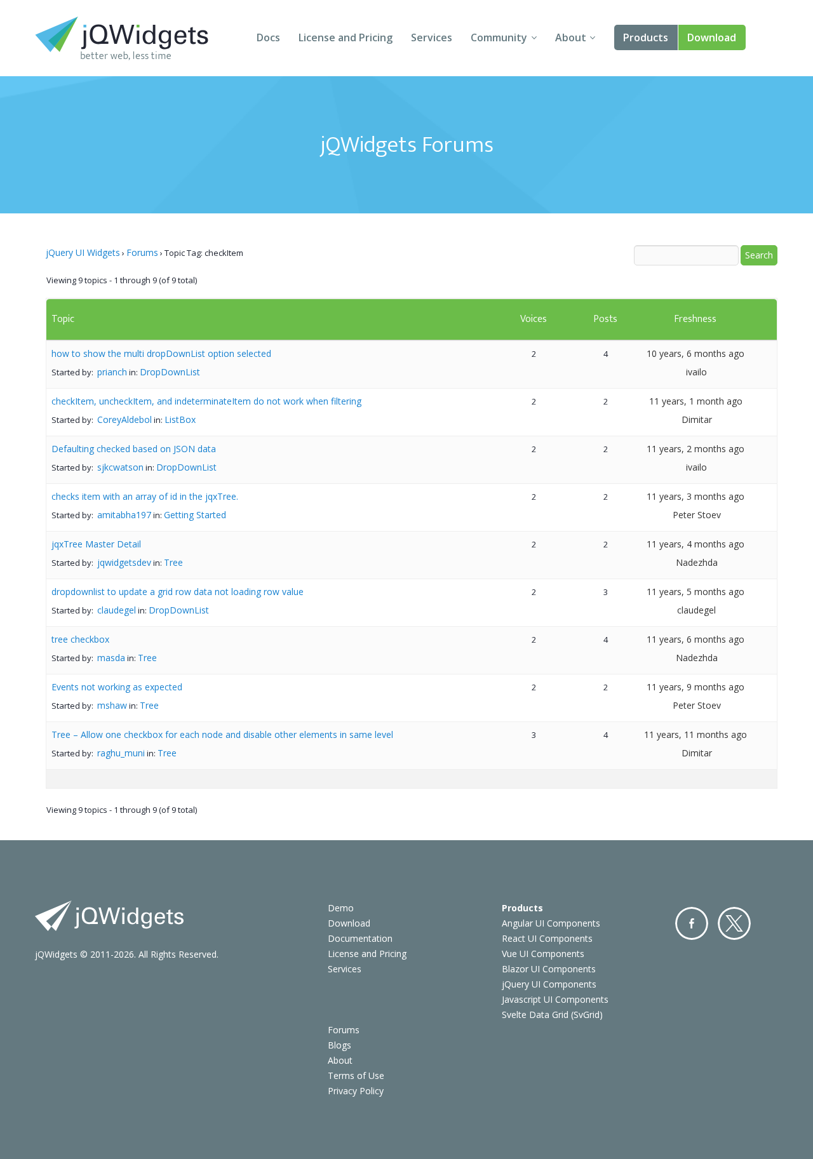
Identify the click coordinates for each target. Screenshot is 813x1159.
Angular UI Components (551, 923)
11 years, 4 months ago (695, 544)
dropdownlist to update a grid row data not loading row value (177, 592)
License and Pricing (346, 37)
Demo (341, 908)
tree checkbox (80, 639)
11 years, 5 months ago (695, 592)
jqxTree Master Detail (96, 544)
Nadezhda (697, 562)
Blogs (339, 1045)
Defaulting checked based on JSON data (133, 449)
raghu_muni (121, 753)
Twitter (734, 923)
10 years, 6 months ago (695, 353)
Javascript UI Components (555, 999)
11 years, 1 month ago (695, 401)
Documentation (360, 938)
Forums (142, 252)
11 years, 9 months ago (695, 687)
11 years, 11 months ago (695, 734)
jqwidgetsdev (124, 562)
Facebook (691, 923)
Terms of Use (356, 1075)
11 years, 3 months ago (695, 496)
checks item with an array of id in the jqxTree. (144, 496)
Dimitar (697, 419)
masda (111, 658)
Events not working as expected (116, 687)
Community (499, 37)
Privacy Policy (356, 1091)
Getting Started (195, 515)
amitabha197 (124, 515)
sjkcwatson (120, 467)
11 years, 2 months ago (695, 449)
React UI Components (547, 938)
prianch (112, 372)
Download (711, 37)
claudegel (116, 610)
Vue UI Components (543, 954)
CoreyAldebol (124, 419)
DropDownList (170, 372)
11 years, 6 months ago (695, 639)
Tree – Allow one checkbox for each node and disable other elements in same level (222, 734)
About (570, 37)
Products (645, 37)
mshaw (112, 705)
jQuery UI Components (549, 984)
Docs (268, 37)
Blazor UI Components (549, 969)
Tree (173, 562)
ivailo (696, 372)
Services (431, 37)
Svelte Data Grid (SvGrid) (552, 1014)
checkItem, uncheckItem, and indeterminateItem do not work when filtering (206, 401)
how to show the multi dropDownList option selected (161, 353)
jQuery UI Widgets (83, 252)
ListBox (180, 419)
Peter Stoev (697, 515)
